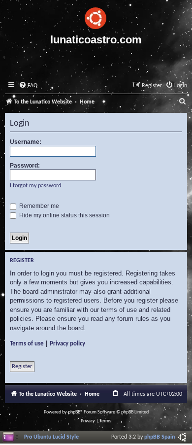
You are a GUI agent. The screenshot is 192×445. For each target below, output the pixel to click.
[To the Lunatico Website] (96, 16)
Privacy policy (67, 344)
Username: (25, 141)
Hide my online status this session (64, 215)
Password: (25, 165)
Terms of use (27, 344)
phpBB (74, 412)
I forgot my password (35, 186)
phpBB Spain (159, 437)
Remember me (38, 206)
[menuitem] (28, 86)
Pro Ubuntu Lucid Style (51, 437)
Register (22, 366)
